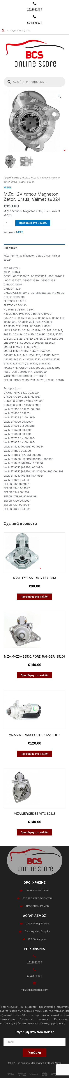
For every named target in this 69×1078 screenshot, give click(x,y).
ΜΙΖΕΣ (25, 177)
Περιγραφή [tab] (10, 247)
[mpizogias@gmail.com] (34, 983)
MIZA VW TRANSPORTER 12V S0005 (34, 735)
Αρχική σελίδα (12, 177)
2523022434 (34, 9)
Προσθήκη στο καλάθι (33, 222)
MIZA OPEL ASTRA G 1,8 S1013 (34, 578)
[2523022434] (34, 3)
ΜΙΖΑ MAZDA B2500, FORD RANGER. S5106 (34, 656)
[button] (59, 96)
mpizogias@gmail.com (34, 989)
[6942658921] (34, 16)
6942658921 (34, 22)
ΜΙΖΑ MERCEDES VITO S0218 (34, 813)
